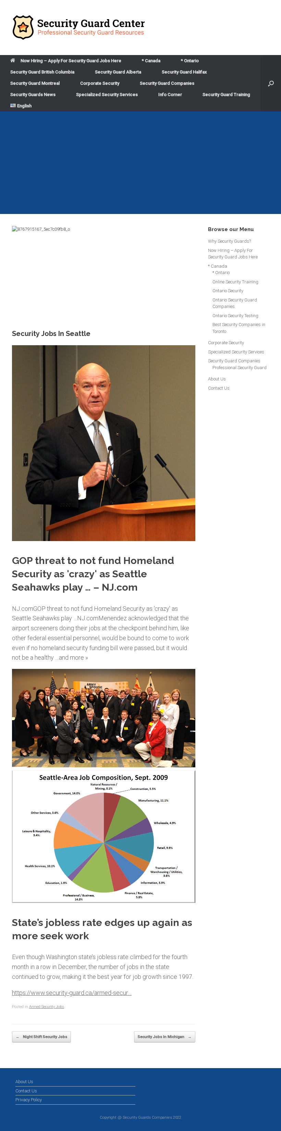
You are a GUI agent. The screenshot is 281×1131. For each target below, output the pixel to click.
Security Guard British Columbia (42, 72)
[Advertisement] (140, 163)
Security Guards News (33, 94)
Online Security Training (235, 281)
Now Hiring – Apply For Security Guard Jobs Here (71, 60)
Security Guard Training (226, 94)
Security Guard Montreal (35, 83)
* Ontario (190, 60)
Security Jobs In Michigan (165, 1037)
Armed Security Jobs (46, 1007)
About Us (217, 378)
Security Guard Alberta (118, 72)
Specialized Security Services (107, 94)
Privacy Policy (28, 1099)
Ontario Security (227, 290)
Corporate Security (99, 83)
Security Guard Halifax (184, 72)
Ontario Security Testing (235, 315)
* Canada (151, 60)
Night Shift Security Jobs (41, 1037)
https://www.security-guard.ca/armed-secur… (72, 992)
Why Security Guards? (229, 241)
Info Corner (170, 94)
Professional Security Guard (239, 367)
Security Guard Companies (167, 83)
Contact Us (219, 388)
